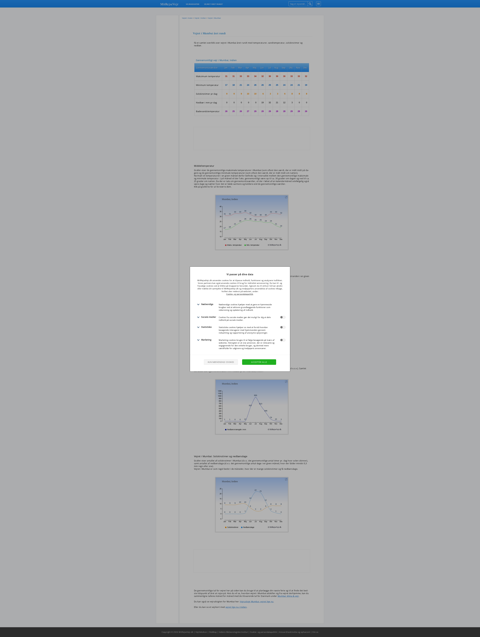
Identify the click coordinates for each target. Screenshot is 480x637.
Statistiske (206, 327)
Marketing (206, 339)
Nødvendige (207, 304)
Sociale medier (208, 317)
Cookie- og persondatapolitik (239, 294)
